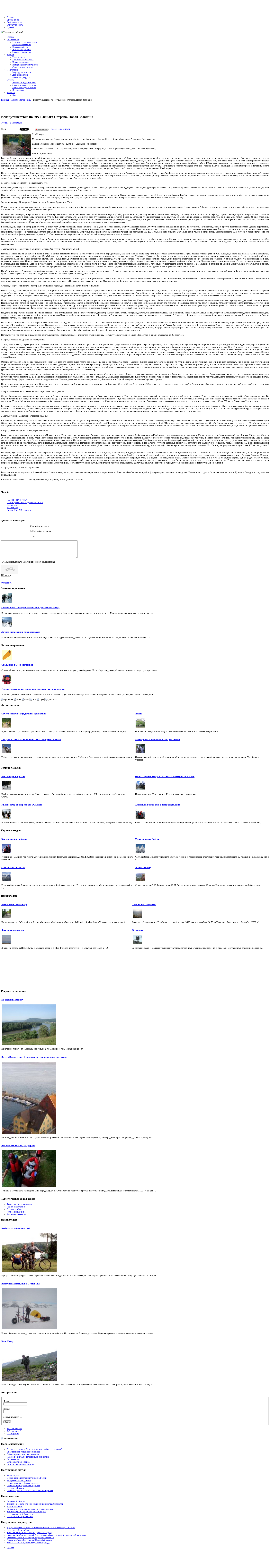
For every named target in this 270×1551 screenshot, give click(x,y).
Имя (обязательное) (39, 526)
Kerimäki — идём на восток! (15, 1228)
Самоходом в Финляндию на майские (25, 502)
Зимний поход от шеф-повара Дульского (21, 805)
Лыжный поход (143, 867)
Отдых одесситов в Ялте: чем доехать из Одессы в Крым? (34, 1449)
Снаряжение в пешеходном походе (23, 1452)
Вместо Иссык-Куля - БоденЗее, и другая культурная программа (34, 1057)
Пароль (6, 1409)
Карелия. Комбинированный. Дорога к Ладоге (29, 1532)
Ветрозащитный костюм (18, 1462)
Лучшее (10, 1547)
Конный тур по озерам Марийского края (26, 1511)
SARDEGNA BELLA (17, 500)
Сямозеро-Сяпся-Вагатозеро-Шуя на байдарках (29, 1540)
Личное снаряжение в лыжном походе (20, 632)
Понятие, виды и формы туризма (23, 1483)
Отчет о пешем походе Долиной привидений (23, 713)
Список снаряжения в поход (20, 1464)
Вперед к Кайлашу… (17, 1501)
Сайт (32, 536)
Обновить (6, 575)
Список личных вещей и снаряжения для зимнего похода (30, 607)
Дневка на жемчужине (12, 930)
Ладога (138, 713)
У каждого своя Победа (147, 839)
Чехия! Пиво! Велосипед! (19, 510)
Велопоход (12, 505)
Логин (6, 1401)
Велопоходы (25, 100)
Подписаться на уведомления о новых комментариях (29, 562)
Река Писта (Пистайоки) (18, 1530)
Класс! (54, 129)
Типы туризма (14, 1475)
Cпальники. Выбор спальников (17, 665)
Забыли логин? (14, 1431)
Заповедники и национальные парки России (157, 739)
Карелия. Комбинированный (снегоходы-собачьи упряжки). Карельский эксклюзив (47, 1535)
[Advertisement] (123, 7)
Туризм (14, 100)
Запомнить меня (11, 1417)
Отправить (6, 583)
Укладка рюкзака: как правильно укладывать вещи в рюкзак (33, 689)
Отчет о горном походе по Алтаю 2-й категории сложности (164, 776)
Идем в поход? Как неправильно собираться (28, 1457)
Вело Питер (12, 507)
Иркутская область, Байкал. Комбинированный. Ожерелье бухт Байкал (41, 1527)
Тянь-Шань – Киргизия (144, 904)
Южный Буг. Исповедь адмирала (18, 1145)
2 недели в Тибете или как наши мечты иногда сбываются (31, 739)
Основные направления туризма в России (27, 1478)
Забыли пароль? (14, 1428)
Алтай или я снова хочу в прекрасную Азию (157, 805)
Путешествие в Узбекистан (20, 1514)
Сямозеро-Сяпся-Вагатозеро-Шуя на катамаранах (30, 1537)
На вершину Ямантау (12, 1000)
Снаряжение (13, 1459)
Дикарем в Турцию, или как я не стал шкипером (30, 1509)
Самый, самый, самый (13, 867)
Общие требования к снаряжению (23, 1454)
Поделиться (64, 129)
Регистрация (13, 1433)
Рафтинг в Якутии (15, 1488)
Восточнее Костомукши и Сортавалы (20, 1284)
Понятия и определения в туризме (23, 1485)
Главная (5, 100)
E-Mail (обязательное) (40, 531)
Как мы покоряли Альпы (14, 839)
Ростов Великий (14, 1506)
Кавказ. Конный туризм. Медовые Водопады (28, 1542)
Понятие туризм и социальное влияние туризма (30, 1490)
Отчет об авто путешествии (20, 1516)
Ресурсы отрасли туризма (19, 1480)
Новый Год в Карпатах (13, 776)
